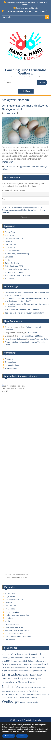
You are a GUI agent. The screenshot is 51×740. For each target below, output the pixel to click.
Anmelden (9, 359)
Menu (28, 91)
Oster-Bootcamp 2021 (14, 266)
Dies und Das (10, 166)
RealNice (33, 691)
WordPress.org (11, 368)
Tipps (32, 697)
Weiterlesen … (8, 161)
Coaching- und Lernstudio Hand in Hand (18, 657)
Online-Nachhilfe (12, 263)
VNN (35, 697)
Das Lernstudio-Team (14, 238)
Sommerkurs (10, 278)
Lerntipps (9, 257)
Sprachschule (24, 697)
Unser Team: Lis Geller (39, 339)
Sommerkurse (12, 697)
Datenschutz (40, 658)
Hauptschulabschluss (18, 668)
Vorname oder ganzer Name (13, 190)
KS (20, 113)
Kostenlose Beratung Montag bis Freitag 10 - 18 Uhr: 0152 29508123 (27, 3)
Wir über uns (15, 720)
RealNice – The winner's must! (17, 269)
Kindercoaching (40, 670)
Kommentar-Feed (12, 365)
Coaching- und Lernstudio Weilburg (25, 71)
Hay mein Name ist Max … (32, 336)
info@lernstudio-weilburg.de (27, 8)
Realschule (21, 694)
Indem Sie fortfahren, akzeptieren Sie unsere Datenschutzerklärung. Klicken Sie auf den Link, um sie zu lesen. (25, 210)
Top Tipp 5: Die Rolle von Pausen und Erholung (24, 313)
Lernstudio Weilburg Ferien (32, 679)
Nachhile (32, 682)
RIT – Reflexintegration (14, 272)
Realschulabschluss (8, 695)
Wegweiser (7, 17)
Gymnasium (37, 664)
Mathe (7, 260)
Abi (3, 655)
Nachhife (43, 166)
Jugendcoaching (28, 670)
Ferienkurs (41, 661)
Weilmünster (21, 702)
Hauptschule (33, 667)
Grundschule (28, 664)
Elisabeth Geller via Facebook (17, 342)
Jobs (20, 670)
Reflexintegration (34, 694)
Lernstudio (35, 166)
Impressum (32, 333)
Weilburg (9, 701)
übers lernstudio (32, 702)
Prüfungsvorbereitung (20, 691)
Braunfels (7, 655)
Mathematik (23, 682)
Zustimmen (9, 736)
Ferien (34, 661)
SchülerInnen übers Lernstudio (18, 275)
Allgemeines (10, 235)
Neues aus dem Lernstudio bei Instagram (22, 310)
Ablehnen (22, 736)
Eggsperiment (24, 166)
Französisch (10, 247)
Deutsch (8, 241)
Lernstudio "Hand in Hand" (30, 675)
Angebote (28, 720)
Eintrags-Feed (10, 362)
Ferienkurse (7, 664)
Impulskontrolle (13, 670)
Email (4, 199)
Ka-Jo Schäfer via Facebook (16, 339)
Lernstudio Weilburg (12, 678)
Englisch (27, 660)
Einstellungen (31, 731)
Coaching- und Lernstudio (26, 654)
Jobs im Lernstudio (12, 250)
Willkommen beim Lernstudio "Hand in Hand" (27, 11)
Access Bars (10, 232)
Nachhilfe (10, 686)
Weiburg (5, 169)
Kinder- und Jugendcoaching (17, 254)
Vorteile (38, 720)
